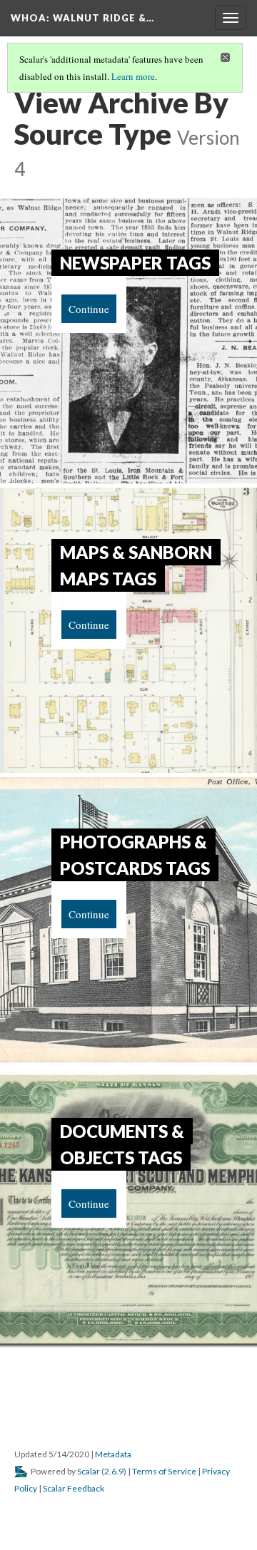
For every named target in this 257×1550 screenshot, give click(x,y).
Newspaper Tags (135, 262)
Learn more (133, 76)
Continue (89, 309)
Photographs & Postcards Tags (135, 854)
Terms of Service (164, 1471)
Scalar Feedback (73, 1488)
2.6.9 (114, 1471)
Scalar (88, 1471)
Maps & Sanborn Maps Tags (136, 565)
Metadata (113, 1454)
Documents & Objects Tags (122, 1144)
